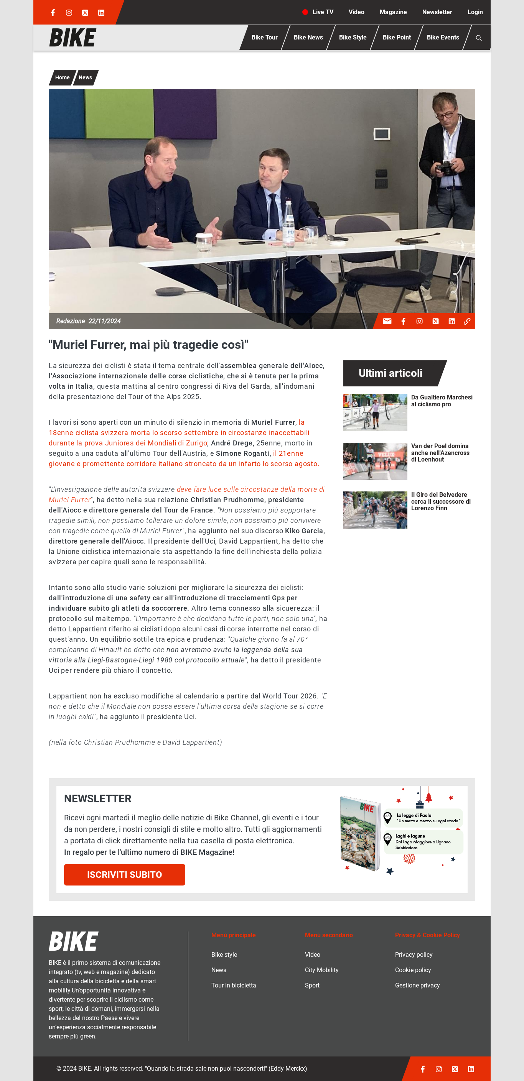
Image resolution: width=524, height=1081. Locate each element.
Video (356, 12)
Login (475, 12)
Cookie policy (413, 970)
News (85, 77)
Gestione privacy (417, 985)
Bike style (224, 954)
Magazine (393, 12)
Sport (312, 985)
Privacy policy (414, 954)
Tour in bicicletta (233, 985)
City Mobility (322, 970)
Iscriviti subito (124, 874)
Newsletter (437, 12)
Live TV (323, 12)
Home (62, 77)
